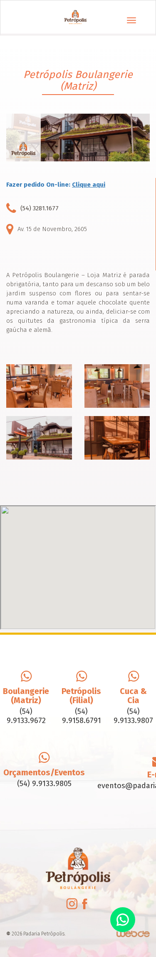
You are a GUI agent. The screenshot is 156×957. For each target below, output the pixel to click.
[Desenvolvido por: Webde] (133, 933)
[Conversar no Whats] (122, 919)
